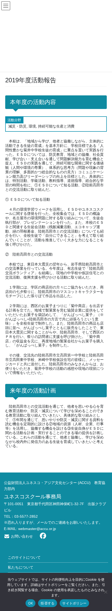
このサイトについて (24, 557)
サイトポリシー (74, 603)
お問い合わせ (21, 536)
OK (30, 603)
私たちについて (20, 567)
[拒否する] (105, 592)
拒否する (47, 603)
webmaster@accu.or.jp (37, 529)
